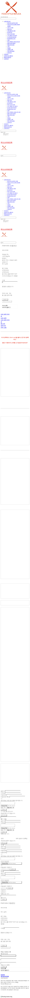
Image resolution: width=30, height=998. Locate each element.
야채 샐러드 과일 (11, 30)
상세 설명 (3, 318)
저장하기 (3, 809)
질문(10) (3, 326)
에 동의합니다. (12, 800)
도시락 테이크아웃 (11, 37)
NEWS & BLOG (7, 57)
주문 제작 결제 (10, 51)
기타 (8, 46)
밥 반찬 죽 (9, 32)
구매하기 (3, 899)
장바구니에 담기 (5, 947)
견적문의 (6, 54)
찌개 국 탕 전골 (11, 34)
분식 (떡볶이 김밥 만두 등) (13, 41)
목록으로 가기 (5, 869)
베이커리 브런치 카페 (12, 23)
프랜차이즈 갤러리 (8, 56)
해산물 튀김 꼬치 (11, 38)
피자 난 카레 (10, 27)
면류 (8, 40)
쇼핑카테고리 (7, 21)
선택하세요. (5, 270)
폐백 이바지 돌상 (11, 43)
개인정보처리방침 (5, 976)
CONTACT (6, 59)
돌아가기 (3, 888)
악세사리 (9, 52)
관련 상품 (3, 327)
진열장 (9, 48)
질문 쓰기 (3, 842)
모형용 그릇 (10, 49)
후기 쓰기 (3, 815)
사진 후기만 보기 (8, 811)
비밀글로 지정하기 (6, 867)
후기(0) (3, 324)
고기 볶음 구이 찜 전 (12, 35)
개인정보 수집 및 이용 (7, 800)
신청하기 (3, 966)
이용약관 (3, 974)
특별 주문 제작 (10, 45)
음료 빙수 (9, 29)
